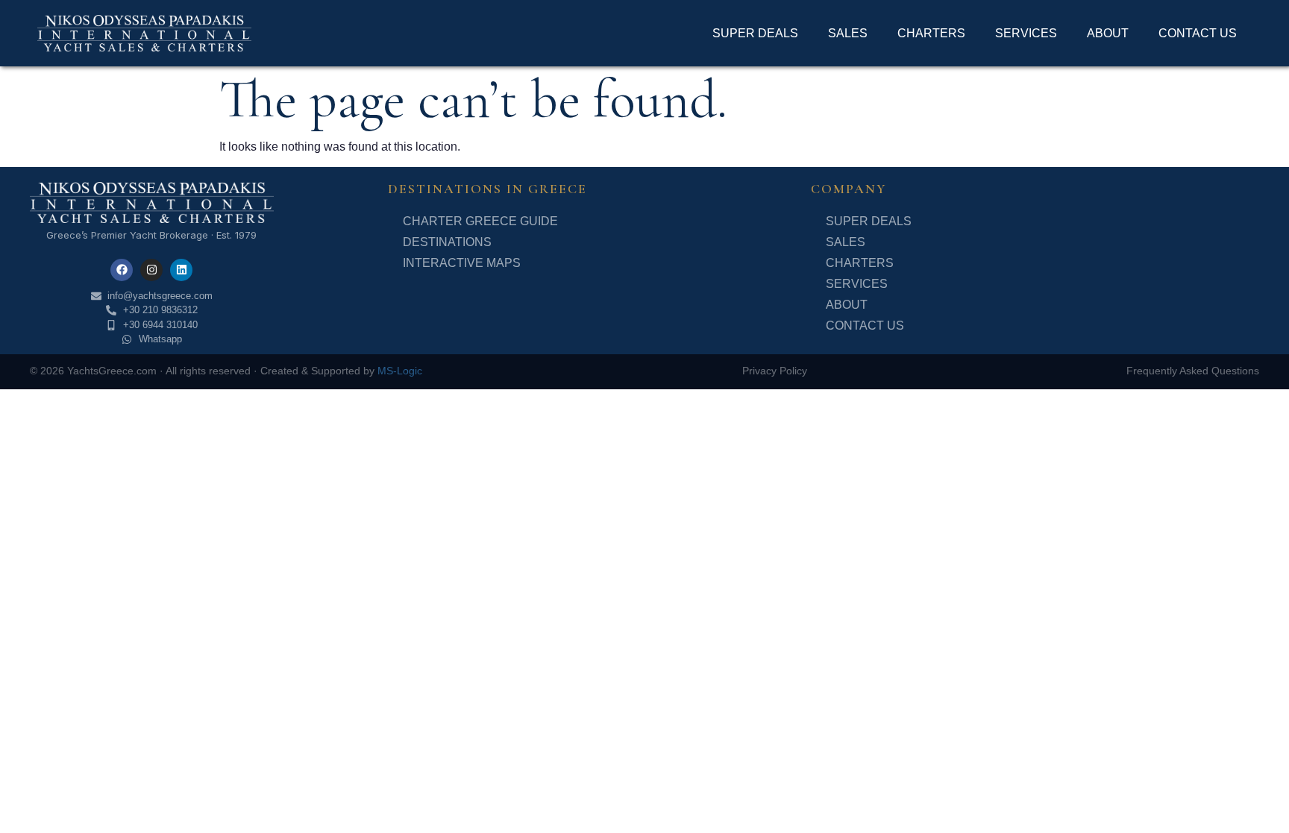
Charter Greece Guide (480, 221)
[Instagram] (151, 270)
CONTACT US (1197, 33)
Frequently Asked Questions (1192, 371)
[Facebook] (121, 270)
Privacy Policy (774, 371)
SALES (848, 33)
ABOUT (1108, 33)
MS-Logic (399, 371)
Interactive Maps (462, 263)
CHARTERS (931, 33)
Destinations (447, 242)
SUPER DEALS (755, 33)
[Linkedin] (181, 270)
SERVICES (1026, 33)
